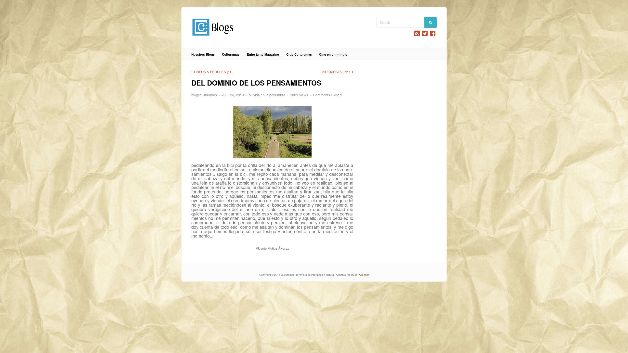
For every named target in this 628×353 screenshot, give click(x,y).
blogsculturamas (204, 94)
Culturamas (230, 54)
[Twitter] (425, 33)
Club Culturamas (299, 54)
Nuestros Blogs (203, 54)
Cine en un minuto (333, 54)
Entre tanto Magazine (263, 54)
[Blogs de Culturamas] (212, 37)
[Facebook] (432, 33)
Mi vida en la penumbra (267, 94)
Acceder (364, 275)
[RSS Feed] (417, 33)
